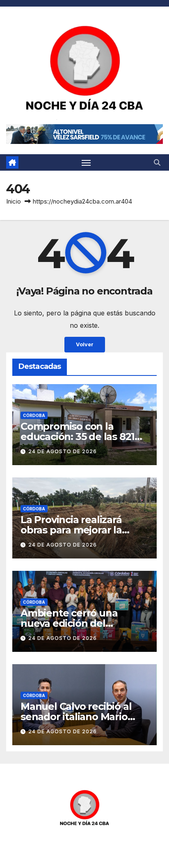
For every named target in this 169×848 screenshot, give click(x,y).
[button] (157, 162)
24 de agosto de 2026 (62, 451)
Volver (85, 344)
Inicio (13, 201)
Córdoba (34, 415)
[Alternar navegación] (86, 162)
